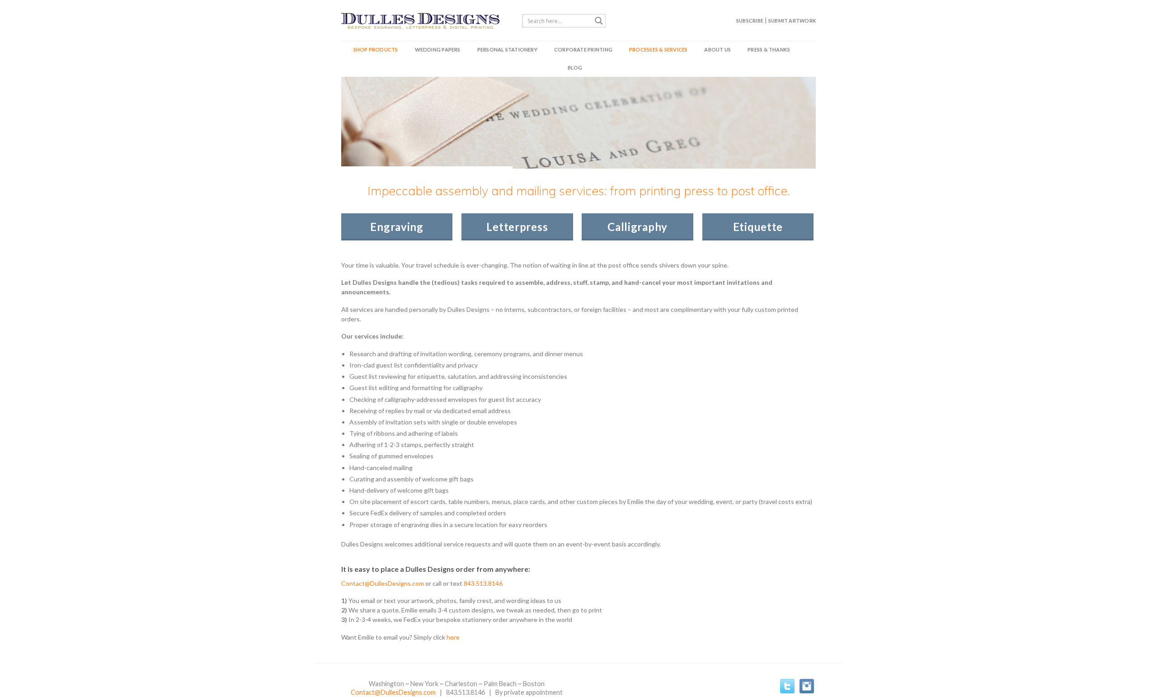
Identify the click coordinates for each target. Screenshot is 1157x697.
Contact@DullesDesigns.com (382, 583)
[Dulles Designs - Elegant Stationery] (424, 20)
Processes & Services (658, 49)
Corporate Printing (583, 49)
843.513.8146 (483, 583)
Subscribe (749, 21)
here (453, 637)
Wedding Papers (438, 49)
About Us (717, 49)
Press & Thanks (769, 49)
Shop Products (375, 49)
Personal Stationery (507, 49)
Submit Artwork (792, 21)
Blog (575, 68)
